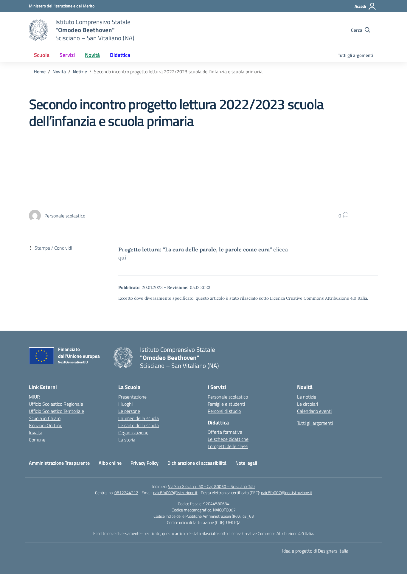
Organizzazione (133, 432)
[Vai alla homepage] (38, 30)
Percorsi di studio (224, 411)
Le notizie (306, 396)
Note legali (246, 462)
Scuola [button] (41, 55)
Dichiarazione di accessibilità (196, 462)
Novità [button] (92, 55)
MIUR (34, 396)
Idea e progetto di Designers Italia (315, 550)
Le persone (129, 411)
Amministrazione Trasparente (59, 462)
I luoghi (125, 403)
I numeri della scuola (138, 418)
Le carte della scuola (138, 425)
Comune (37, 439)
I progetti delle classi (228, 446)
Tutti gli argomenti (355, 55)
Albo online (110, 462)
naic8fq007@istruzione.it (175, 492)
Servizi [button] (67, 55)
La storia (126, 439)
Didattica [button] (120, 55)
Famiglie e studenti (226, 403)
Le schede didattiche (228, 439)
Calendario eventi (314, 411)
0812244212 (126, 492)
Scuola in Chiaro (44, 418)
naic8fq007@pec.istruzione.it (286, 492)
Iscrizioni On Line (45, 425)
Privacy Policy (145, 462)
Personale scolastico (228, 396)
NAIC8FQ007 (224, 510)
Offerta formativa (225, 431)
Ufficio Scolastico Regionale (56, 403)
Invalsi (35, 432)
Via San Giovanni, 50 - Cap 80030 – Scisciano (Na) (211, 486)
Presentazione (132, 396)
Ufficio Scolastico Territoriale (56, 411)
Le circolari (307, 403)
